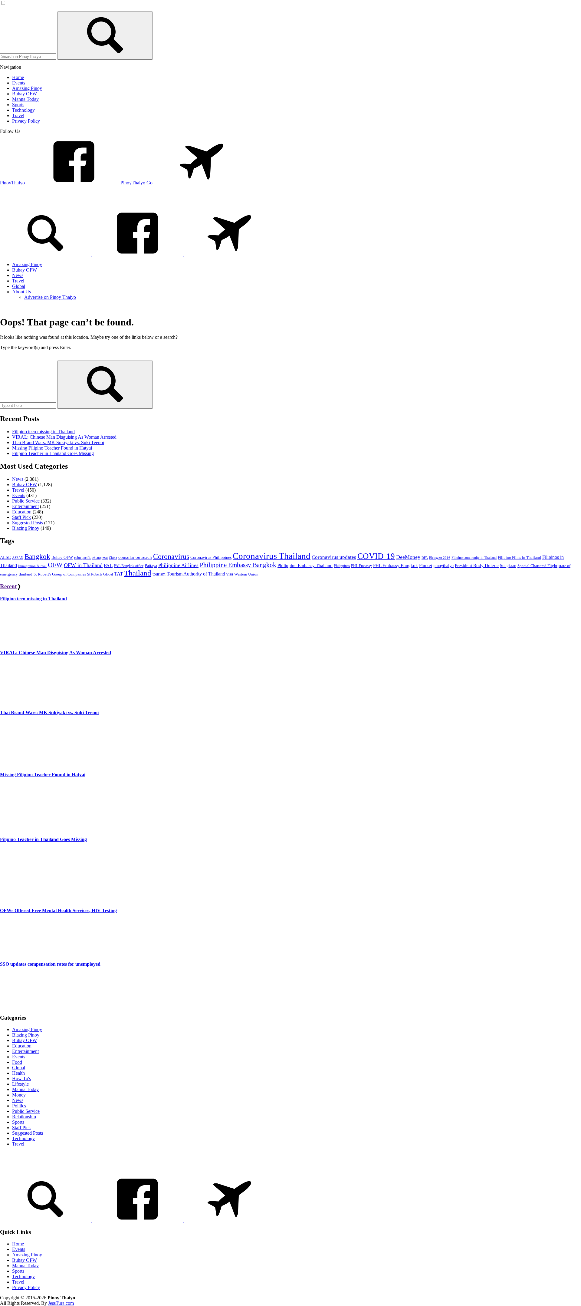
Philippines (342, 566)
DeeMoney (408, 557)
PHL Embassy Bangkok (395, 565)
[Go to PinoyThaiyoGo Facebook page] (229, 254)
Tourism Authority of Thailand (196, 573)
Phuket (425, 565)
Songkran (508, 565)
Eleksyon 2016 (439, 557)
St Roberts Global (100, 574)
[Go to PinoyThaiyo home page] (41, 202)
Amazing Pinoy (27, 1029)
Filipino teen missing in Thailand (43, 431)
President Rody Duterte (477, 565)
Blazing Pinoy (25, 528)
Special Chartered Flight (537, 565)
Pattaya (151, 565)
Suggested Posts (27, 522)
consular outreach (135, 557)
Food (17, 1062)
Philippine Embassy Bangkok (238, 565)
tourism (159, 574)
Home (18, 1243)
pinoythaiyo (443, 565)
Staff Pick (21, 517)
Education (21, 511)
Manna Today (25, 1089)
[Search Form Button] (105, 36)
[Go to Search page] (46, 254)
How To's (21, 1078)
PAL (108, 565)
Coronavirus (171, 556)
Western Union (246, 574)
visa (229, 574)
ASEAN (17, 557)
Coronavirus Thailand (271, 556)
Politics (19, 1105)
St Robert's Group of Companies (60, 574)
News (17, 479)
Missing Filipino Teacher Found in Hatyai (52, 447)
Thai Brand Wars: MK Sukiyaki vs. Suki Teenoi (58, 442)
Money (19, 1094)
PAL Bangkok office (128, 566)
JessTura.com (61, 1303)
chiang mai (100, 557)
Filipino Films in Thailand (519, 557)
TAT (118, 574)
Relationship (24, 1116)
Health (18, 1073)
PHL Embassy (361, 566)
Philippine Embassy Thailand (305, 565)
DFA (425, 557)
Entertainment (25, 506)
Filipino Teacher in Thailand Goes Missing (53, 453)
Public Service (26, 500)
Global (18, 1067)
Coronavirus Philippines (210, 557)
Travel (18, 490)
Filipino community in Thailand (474, 558)
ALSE (5, 557)
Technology (23, 1138)
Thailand (137, 573)
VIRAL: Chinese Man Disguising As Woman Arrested (64, 437)
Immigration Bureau (32, 566)
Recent (8, 586)
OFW (55, 565)
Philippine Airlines (178, 565)
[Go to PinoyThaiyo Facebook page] (138, 254)
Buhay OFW (24, 484)
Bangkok (37, 556)
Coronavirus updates (334, 557)
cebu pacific (82, 558)
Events (18, 495)
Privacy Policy (26, 1287)
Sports (18, 1122)
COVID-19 (376, 556)
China (113, 557)
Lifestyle (20, 1084)
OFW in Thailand (83, 565)
